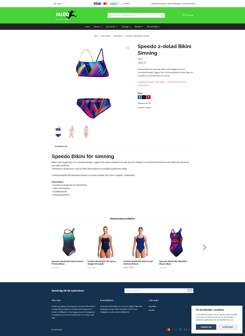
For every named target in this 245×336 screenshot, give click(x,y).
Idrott (96, 26)
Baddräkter (118, 36)
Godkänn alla (206, 327)
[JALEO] (87, 15)
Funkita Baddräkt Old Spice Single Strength (102, 262)
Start (87, 26)
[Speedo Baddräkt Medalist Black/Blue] (176, 242)
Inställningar (227, 327)
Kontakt (152, 310)
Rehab (137, 26)
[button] (204, 247)
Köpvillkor (152, 306)
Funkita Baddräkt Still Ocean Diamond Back (138, 262)
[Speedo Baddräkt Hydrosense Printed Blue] (69, 242)
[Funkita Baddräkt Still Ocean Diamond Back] (140, 242)
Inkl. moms (58, 3)
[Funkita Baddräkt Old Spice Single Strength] (104, 242)
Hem (96, 36)
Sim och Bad (152, 26)
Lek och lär (110, 26)
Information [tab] (61, 146)
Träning (125, 26)
